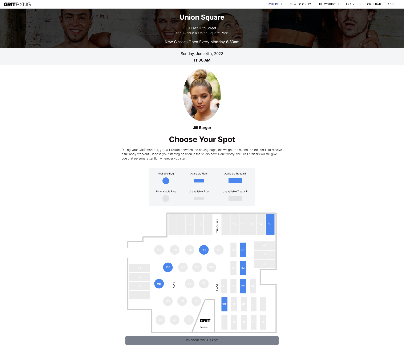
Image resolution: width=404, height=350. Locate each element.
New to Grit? (300, 4)
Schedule (275, 4)
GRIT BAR (374, 4)
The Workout (328, 4)
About (393, 4)
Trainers (353, 4)
